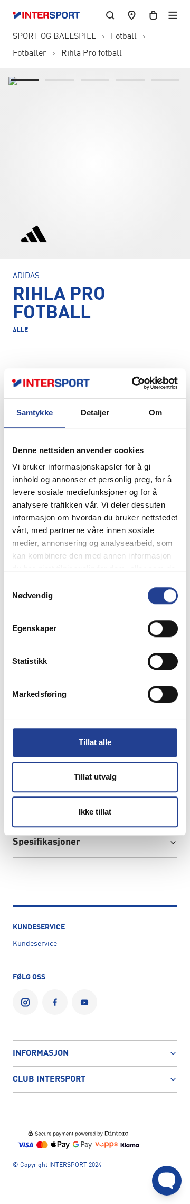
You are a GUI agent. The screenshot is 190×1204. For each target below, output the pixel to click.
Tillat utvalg (95, 776)
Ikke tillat (95, 811)
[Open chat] (167, 1181)
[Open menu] (173, 15)
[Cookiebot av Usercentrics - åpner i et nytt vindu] (134, 383)
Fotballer (29, 53)
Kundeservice (35, 944)
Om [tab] (155, 412)
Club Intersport (49, 1079)
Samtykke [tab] (34, 412)
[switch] (163, 628)
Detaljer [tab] (95, 412)
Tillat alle (95, 742)
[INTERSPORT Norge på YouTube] (84, 1002)
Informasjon (41, 1053)
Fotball (124, 36)
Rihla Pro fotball (91, 53)
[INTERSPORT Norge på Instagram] (25, 1002)
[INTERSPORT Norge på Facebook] (55, 1002)
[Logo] (51, 15)
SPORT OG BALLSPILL (54, 36)
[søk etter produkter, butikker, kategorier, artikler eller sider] (110, 15)
